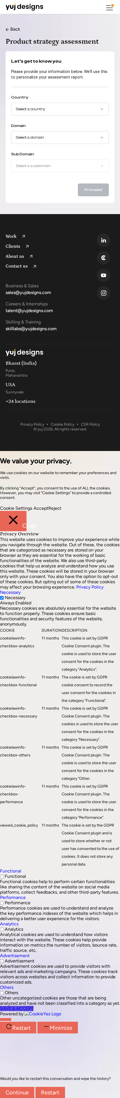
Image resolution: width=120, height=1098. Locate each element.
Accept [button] (40, 508)
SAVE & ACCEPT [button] (16, 1008)
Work (11, 236)
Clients (13, 246)
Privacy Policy (32, 424)
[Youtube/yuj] (107, 275)
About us (15, 256)
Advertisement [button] (15, 955)
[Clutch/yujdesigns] (107, 257)
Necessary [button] (10, 592)
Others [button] (6, 987)
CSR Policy (90, 424)
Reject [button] (54, 508)
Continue (17, 1092)
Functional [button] (10, 871)
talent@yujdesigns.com (29, 310)
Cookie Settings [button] (16, 508)
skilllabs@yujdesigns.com (31, 328)
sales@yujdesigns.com (28, 292)
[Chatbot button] (5, 1019)
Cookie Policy (62, 424)
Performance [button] (13, 897)
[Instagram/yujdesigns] (107, 293)
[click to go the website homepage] (24, 7)
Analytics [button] (9, 924)
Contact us (17, 266)
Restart (50, 1092)
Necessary (15, 597)
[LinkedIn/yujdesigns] (107, 240)
